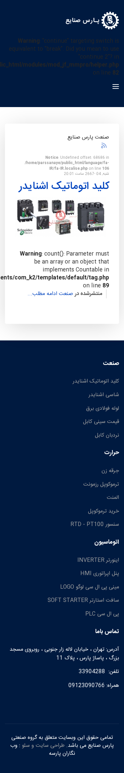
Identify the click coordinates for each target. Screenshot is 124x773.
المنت (113, 498)
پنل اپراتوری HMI (99, 573)
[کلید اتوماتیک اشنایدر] (60, 217)
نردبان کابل (107, 435)
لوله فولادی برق (102, 408)
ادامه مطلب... (42, 293)
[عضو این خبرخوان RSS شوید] (103, 145)
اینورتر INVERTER (98, 560)
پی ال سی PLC (102, 614)
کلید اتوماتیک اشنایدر (64, 186)
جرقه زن (110, 471)
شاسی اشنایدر (104, 395)
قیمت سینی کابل (101, 422)
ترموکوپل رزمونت (101, 484)
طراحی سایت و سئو (43, 745)
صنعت (66, 293)
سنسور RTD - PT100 (94, 524)
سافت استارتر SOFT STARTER (83, 600)
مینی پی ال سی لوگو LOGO (89, 587)
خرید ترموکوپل (103, 511)
